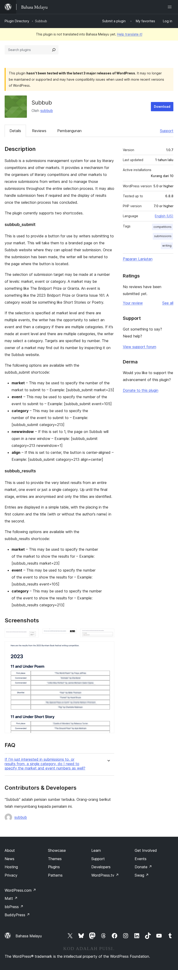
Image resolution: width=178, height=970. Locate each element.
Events (140, 858)
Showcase (57, 850)
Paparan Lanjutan (138, 259)
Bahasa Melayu (29, 936)
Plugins (54, 867)
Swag (142, 875)
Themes (55, 858)
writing (167, 245)
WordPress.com (20, 890)
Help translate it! (129, 34)
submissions (163, 236)
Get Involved (146, 850)
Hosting (11, 867)
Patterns (55, 875)
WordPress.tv (105, 875)
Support (166, 130)
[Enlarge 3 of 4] (108, 635)
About (10, 850)
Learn (96, 850)
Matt (11, 898)
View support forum (139, 346)
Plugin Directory (17, 21)
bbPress (14, 906)
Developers (101, 867)
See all (167, 303)
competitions (162, 227)
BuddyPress (17, 915)
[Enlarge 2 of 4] (70, 635)
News (9, 858)
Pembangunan (69, 130)
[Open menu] (170, 7)
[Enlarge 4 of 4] (108, 647)
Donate (143, 867)
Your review (133, 303)
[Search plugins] (53, 49)
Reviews (39, 130)
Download (162, 106)
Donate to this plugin (140, 390)
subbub (46, 110)
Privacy (11, 875)
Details (15, 130)
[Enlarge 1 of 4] (32, 635)
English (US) (164, 216)
